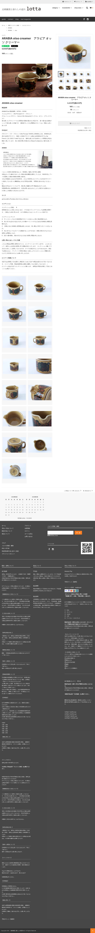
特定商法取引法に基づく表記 (10, 551)
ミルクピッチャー (26, 25)
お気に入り (75, 109)
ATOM (7, 548)
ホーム (3, 25)
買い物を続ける (87, 490)
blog (17, 19)
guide (4, 19)
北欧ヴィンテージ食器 (13, 25)
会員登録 (89, 1)
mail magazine (26, 19)
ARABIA (10, 28)
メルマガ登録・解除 (8, 545)
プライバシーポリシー (8, 554)
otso (16, 30)
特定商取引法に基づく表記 (84, 130)
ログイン (78, 1)
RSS (3, 548)
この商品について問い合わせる (72, 490)
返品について (88, 128)
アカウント (67, 1)
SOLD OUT (75, 123)
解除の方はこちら (53, 535)
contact (10, 19)
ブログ (4, 543)
